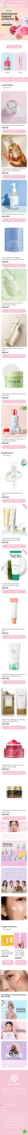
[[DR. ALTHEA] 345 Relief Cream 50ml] (14, 475)
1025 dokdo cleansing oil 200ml (13, 214)
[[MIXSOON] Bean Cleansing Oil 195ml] (14, 330)
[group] (7, 63)
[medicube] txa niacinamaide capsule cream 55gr (12, 766)
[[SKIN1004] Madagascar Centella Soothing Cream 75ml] (14, 701)
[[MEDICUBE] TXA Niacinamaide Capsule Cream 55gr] (14, 747)
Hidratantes (20, 72)
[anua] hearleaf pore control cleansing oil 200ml (12, 304)
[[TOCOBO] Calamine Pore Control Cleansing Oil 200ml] (14, 421)
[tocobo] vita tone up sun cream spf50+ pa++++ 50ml (20, 953)
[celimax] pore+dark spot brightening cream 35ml (11, 539)
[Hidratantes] (20, 61)
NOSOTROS (4, 1110)
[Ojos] (7, 61)
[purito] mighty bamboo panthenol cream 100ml (11, 584)
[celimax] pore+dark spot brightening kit (7, 952)
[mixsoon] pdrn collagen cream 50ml (13, 630)
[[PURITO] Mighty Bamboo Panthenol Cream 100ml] (14, 565)
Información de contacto (15, 1127)
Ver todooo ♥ (13, 46)
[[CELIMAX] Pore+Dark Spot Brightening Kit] (7, 941)
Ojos (7, 72)
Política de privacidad (14, 1116)
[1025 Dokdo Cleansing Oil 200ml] (14, 196)
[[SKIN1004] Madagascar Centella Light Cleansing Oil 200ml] (14, 151)
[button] (2, 5)
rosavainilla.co (12, 1132)
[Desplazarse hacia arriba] (24, 1125)
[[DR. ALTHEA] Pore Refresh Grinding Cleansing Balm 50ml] (14, 239)
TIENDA (3, 1107)
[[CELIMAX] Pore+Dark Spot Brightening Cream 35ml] (14, 520)
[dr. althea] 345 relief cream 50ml (12, 494)
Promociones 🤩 (7, 453)
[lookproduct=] (2, 823)
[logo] (14, 1079)
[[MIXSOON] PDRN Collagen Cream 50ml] (14, 611)
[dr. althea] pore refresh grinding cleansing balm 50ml (13, 258)
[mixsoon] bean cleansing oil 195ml (12, 349)
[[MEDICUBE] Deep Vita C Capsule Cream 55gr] (14, 792)
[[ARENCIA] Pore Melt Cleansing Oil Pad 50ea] (14, 375)
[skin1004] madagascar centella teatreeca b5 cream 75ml (13, 675)
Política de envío (10, 1124)
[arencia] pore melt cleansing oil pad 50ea (14, 394)
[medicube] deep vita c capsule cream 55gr (13, 811)
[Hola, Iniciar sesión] (22, 5)
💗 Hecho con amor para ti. (9, 1105)
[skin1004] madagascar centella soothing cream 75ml (13, 720)
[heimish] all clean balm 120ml (13, 125)
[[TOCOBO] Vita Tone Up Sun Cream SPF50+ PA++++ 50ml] (20, 941)
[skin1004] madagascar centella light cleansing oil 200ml (13, 170)
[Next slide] (16, 968)
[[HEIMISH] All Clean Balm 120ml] (14, 107)
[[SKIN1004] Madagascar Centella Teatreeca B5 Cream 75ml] (14, 656)
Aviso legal (22, 1124)
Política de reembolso (15, 1119)
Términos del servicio (14, 1122)
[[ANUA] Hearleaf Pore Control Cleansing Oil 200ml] (14, 285)
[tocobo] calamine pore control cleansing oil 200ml (13, 440)
